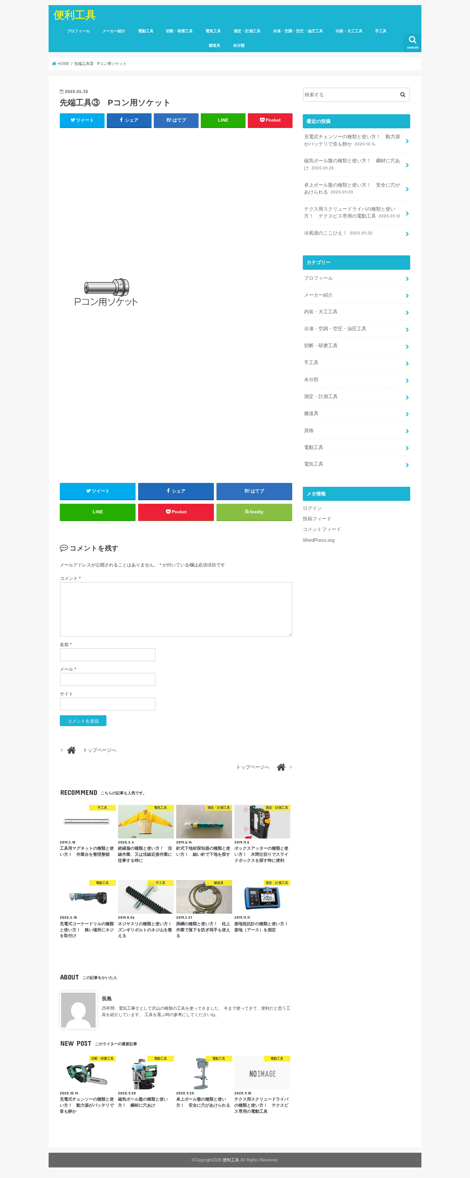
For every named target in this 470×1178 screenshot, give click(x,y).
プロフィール (78, 31)
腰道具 (214, 45)
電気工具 (213, 31)
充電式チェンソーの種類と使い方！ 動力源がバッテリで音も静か (352, 140)
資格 (309, 430)
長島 (107, 998)
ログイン (312, 508)
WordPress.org (318, 540)
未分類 (239, 45)
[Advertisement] (176, 197)
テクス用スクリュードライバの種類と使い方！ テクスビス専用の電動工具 (352, 212)
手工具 (381, 31)
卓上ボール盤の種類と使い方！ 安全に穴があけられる (352, 188)
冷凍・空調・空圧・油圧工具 (298, 31)
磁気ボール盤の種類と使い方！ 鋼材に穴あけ (352, 164)
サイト (66, 693)
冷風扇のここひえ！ (338, 233)
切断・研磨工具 (179, 31)
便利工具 (75, 14)
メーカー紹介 (113, 31)
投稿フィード (317, 518)
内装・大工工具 (349, 31)
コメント (70, 578)
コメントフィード (322, 529)
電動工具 (145, 31)
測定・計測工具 (247, 31)
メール (68, 669)
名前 (66, 644)
